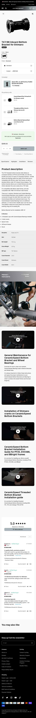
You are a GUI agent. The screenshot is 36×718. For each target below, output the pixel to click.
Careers (4, 655)
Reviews (30, 161)
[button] (28, 564)
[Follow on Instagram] (11, 697)
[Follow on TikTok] (20, 697)
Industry (8, 4)
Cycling (3, 4)
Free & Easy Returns (28, 154)
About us (4, 652)
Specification (5, 161)
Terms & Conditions (7, 686)
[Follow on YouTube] (15, 697)
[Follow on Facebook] (3, 697)
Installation (22, 161)
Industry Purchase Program (25, 662)
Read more (18, 138)
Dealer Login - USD (7, 680)
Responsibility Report (7, 669)
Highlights (14, 161)
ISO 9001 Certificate (7, 658)
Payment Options (6, 692)
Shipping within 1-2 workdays (5, 154)
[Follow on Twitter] (7, 697)
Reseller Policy (24, 665)
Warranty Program (25, 655)
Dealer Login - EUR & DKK (9, 678)
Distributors (23, 658)
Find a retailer (31, 4)
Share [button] (7, 564)
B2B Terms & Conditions (8, 689)
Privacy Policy (5, 661)
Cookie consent (6, 664)
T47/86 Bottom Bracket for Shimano (13, 582)
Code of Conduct (6, 666)
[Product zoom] (31, 14)
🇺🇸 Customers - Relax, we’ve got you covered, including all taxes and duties (18, 1)
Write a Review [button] (19, 529)
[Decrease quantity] (4, 148)
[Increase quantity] (10, 148)
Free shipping (18, 154)
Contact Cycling (24, 652)
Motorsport (13, 4)
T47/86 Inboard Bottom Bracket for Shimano (15, 558)
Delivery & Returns (7, 683)
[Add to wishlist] (4, 14)
